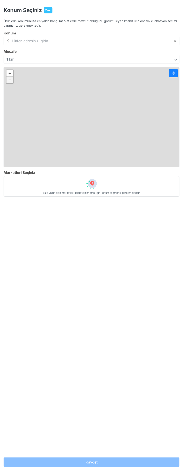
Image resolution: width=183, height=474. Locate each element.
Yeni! (48, 10)
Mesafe (10, 51)
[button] (9, 73)
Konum (10, 33)
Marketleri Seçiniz (19, 172)
